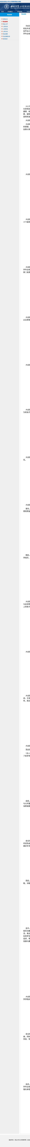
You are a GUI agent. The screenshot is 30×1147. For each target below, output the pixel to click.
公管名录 (5, 26)
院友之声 (5, 24)
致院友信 (5, 19)
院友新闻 (5, 21)
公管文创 (5, 31)
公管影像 (5, 29)
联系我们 (5, 39)
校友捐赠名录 (6, 36)
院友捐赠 (5, 34)
